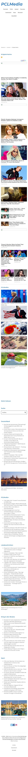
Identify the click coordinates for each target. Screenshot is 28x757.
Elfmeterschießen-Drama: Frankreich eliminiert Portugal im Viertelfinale (13, 692)
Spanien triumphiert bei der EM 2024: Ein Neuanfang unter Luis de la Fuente (14, 676)
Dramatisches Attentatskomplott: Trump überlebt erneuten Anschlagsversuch (13, 366)
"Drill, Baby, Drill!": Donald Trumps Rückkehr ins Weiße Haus (13, 304)
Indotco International (13, 736)
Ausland (16, 9)
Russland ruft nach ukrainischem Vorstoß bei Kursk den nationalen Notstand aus (15, 620)
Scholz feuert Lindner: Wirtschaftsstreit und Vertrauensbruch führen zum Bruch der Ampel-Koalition (15, 431)
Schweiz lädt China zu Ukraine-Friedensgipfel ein (15, 638)
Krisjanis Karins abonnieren (1, 57)
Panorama (22, 9)
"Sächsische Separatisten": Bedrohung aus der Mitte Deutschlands (14, 444)
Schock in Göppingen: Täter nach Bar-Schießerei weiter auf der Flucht (13, 455)
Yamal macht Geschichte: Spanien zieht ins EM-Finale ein (14, 682)
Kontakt (14, 750)
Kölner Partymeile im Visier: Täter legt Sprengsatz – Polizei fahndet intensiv (13, 573)
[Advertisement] (14, 32)
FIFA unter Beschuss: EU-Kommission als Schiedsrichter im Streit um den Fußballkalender (14, 662)
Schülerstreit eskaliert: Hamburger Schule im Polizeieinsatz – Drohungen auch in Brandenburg (15, 583)
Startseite (5, 9)
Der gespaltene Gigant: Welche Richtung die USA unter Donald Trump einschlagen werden (13, 320)
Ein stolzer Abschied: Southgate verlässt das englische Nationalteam (15, 673)
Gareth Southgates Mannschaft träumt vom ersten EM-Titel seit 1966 (15, 679)
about (12, 741)
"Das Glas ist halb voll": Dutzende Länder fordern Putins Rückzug (14, 630)
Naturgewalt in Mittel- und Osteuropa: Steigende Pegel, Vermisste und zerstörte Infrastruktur (14, 519)
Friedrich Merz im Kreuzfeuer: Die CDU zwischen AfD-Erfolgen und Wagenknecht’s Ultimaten (15, 536)
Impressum (14, 747)
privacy (16, 741)
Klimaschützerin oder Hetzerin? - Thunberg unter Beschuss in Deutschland (15, 447)
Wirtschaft (20, 12)
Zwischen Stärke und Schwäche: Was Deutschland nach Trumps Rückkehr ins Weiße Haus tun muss (14, 435)
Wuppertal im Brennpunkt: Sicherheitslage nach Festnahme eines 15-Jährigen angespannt (14, 452)
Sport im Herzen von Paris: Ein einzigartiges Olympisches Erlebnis (15, 666)
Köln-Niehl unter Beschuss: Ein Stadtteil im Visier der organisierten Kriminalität (15, 560)
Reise (14, 12)
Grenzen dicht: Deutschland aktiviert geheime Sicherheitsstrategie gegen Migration (15, 531)
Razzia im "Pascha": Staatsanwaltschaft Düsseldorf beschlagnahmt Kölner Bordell (14, 576)
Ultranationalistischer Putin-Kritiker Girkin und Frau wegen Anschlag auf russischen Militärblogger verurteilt (14, 642)
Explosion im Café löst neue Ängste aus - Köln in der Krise (14, 557)
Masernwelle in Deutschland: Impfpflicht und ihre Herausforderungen (15, 459)
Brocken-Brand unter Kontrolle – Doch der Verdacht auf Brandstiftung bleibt (15, 579)
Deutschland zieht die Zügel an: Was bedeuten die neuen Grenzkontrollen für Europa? (14, 524)
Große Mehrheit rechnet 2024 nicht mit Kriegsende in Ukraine (14, 646)
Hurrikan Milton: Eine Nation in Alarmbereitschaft (13, 335)
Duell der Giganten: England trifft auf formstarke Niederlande (13, 686)
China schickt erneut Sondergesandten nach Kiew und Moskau (15, 627)
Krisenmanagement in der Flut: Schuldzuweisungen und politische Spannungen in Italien (14, 350)
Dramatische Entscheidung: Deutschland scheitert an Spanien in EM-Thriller (14, 689)
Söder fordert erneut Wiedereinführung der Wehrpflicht (15, 623)
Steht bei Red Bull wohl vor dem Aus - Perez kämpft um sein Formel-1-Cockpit (15, 670)
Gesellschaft (8, 12)
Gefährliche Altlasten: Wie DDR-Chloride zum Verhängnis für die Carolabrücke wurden (15, 528)
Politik (11, 9)
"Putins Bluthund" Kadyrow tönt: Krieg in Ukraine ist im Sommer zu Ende (14, 649)
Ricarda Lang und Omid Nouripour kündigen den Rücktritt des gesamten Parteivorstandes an (15, 463)
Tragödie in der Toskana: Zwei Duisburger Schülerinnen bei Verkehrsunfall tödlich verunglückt (14, 564)
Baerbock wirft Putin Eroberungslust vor (14, 632)
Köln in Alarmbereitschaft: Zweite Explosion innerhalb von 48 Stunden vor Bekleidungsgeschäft (15, 569)
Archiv (14, 745)
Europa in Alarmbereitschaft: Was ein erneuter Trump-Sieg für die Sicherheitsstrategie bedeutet (13, 440)
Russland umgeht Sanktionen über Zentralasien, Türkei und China (12, 635)
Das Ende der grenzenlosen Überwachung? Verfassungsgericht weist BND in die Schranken (15, 426)
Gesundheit (14, 16)
